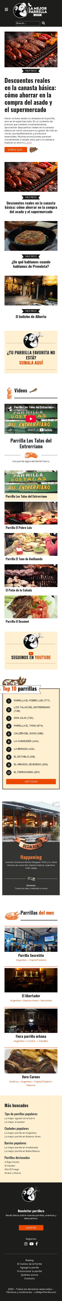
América (14, 1082)
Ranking (30, 1260)
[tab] (31, 485)
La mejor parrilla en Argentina (20, 1133)
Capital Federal (37, 960)
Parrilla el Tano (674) (28, 726)
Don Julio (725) (23, 718)
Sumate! (31, 1228)
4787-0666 (31, 868)
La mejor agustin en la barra (20, 1118)
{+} (30, 143)
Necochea (46, 1001)
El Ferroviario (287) (27, 772)
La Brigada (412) (24, 749)
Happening (31, 856)
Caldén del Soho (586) (28, 733)
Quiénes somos (29, 1275)
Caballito (43, 1041)
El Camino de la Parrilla (29, 1264)
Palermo (31, 1085)
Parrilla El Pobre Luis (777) (32, 701)
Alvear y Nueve (13, 1173)
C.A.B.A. (31, 1041)
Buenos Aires (30, 1001)
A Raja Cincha (12, 1162)
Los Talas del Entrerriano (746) (32, 709)
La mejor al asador (15, 1122)
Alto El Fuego (12, 1169)
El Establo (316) (24, 757)
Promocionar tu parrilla (29, 1271)
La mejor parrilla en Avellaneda (21, 1147)
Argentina (21, 960)
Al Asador (10, 1166)
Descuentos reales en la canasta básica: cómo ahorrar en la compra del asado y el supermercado (30, 95)
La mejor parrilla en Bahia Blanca (22, 1151)
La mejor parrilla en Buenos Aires (23, 1137)
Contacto (29, 1278)
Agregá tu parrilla (29, 1268)
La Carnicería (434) (26, 741)
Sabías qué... (16, 150)
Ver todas (31, 782)
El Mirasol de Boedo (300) (31, 764)
